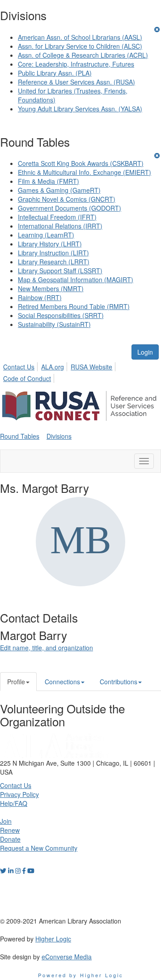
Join (6, 821)
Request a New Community (38, 847)
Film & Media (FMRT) (48, 181)
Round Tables (19, 436)
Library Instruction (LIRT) (53, 252)
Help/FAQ (13, 803)
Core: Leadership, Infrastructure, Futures (76, 63)
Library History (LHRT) (50, 243)
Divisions (59, 436)
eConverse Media (67, 956)
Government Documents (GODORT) (69, 207)
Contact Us (18, 366)
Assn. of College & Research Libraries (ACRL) (83, 55)
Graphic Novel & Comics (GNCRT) (66, 199)
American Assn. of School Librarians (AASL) (80, 37)
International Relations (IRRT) (60, 225)
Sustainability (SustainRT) (54, 324)
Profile (16, 681)
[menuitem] (21, 365)
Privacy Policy (19, 794)
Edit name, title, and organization (46, 647)
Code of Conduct (27, 378)
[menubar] (80, 371)
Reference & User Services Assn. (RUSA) (76, 81)
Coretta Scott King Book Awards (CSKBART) (81, 163)
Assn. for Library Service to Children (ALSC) (80, 46)
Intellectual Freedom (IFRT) (57, 216)
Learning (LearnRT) (46, 234)
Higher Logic (53, 938)
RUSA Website (91, 366)
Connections (62, 681)
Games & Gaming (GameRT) (59, 190)
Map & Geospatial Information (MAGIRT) (75, 279)
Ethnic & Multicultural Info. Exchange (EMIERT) (84, 172)
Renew (10, 830)
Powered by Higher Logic (80, 975)
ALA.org (52, 366)
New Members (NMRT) (51, 288)
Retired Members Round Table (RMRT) (74, 306)
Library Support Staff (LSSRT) (60, 270)
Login (145, 352)
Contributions (118, 681)
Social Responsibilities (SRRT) (61, 315)
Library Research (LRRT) (53, 261)
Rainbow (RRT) (40, 297)
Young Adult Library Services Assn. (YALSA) (80, 108)
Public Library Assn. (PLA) (55, 72)
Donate (10, 839)
